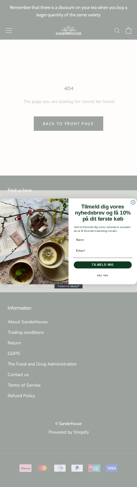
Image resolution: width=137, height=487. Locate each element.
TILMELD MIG (103, 264)
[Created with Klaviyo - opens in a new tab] (68, 286)
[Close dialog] (133, 202)
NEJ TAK (103, 275)
